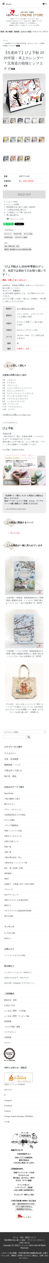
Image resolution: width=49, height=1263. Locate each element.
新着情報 (7, 1021)
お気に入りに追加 (16, 219)
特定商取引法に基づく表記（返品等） (21, 207)
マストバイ (37, 31)
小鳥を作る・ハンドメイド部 (15, 862)
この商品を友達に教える (16, 209)
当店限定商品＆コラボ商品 (14, 814)
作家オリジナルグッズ (13, 836)
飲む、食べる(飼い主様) (13, 868)
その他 (7, 1121)
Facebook (8, 1105)
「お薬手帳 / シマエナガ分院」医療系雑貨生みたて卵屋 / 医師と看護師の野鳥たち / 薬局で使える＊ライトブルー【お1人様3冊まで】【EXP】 (24, 653)
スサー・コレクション (13, 809)
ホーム (5, 40)
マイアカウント (10, 1032)
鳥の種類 (9, 31)
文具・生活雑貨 (11, 758)
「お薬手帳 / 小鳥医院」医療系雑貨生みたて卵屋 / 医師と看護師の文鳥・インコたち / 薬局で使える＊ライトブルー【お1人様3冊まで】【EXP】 (24, 600)
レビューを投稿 (13, 204)
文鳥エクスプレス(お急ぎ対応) (16, 900)
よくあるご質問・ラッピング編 (16, 1016)
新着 (2, 31)
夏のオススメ (9, 804)
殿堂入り (7, 905)
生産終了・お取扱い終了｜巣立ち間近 (19, 884)
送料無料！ (8, 873)
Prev (6, 95)
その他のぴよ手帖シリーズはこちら (17, 414)
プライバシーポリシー (36, 1240)
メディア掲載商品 (11, 825)
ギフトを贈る (9, 820)
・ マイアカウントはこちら (15, 508)
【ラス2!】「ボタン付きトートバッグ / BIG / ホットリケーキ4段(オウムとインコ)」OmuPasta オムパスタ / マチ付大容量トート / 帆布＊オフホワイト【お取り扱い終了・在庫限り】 (24, 708)
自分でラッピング (11, 894)
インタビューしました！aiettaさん (18, 972)
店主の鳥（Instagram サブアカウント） (20, 983)
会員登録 (7, 1037)
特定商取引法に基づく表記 (14, 1240)
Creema (7, 1111)
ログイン (7, 1042)
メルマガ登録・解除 (12, 1026)
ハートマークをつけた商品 (14, 955)
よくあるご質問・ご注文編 (14, 1010)
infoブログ (8, 1089)
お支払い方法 (9, 1005)
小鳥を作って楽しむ (13, 770)
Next (42, 95)
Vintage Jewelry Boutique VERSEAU (18, 1116)
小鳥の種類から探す (12, 798)
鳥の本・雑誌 (10, 776)
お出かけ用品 (26, 31)
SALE (6, 878)
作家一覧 (7, 846)
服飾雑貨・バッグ (12, 764)
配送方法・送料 (10, 1000)
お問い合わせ (24, 1242)
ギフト (45, 31)
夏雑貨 (16, 31)
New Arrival (8, 793)
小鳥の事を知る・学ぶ (13, 857)
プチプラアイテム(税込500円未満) (17, 910)
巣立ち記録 (15, 532)
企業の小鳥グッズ (11, 841)
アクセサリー (10, 753)
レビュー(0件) (12, 201)
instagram (8, 1100)
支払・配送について (28, 1237)
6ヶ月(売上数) (9, 933)
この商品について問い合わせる (19, 212)
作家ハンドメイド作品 (13, 830)
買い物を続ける (13, 215)
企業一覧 (7, 852)
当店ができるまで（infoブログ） (17, 977)
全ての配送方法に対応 (26, 308)
